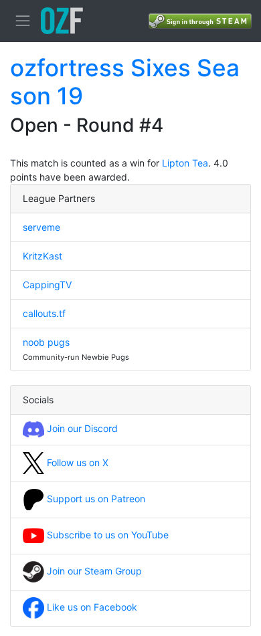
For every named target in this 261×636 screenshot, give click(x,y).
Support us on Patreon (94, 498)
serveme (41, 227)
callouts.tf (44, 313)
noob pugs (46, 342)
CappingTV (47, 284)
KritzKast (42, 255)
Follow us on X (76, 462)
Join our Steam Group (93, 570)
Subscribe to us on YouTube (106, 534)
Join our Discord (81, 428)
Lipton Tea (185, 163)
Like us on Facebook (90, 607)
